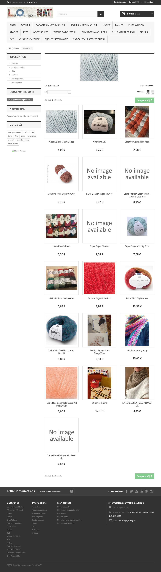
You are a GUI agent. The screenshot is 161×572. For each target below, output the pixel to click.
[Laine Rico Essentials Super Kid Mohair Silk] (61, 383)
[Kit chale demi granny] (137, 330)
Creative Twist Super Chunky (61, 194)
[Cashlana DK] (99, 121)
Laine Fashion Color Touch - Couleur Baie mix (137, 195)
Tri (46, 92)
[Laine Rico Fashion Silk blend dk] (61, 435)
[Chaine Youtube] (19, 151)
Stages (13, 32)
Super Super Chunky (99, 246)
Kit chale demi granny (137, 350)
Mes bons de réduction (66, 523)
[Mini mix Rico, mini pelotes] (61, 278)
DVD (11, 39)
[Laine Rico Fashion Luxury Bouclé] (61, 330)
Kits (25, 32)
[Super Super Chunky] (99, 226)
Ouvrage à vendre (14, 546)
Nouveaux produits (21, 91)
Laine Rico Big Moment (137, 298)
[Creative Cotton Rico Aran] (137, 121)
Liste (152, 93)
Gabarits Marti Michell (50, 25)
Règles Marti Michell (83, 25)
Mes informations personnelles (69, 520)
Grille (148, 93)
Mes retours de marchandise (68, 510)
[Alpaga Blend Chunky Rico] (61, 121)
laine (10, 136)
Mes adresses (62, 517)
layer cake (32, 136)
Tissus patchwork (64, 32)
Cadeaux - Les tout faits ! (89, 39)
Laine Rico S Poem (62, 246)
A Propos (14, 75)
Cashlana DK (99, 142)
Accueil (25, 25)
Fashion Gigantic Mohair (99, 298)
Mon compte (64, 502)
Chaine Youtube (29, 39)
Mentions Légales (17, 67)
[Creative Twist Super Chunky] (61, 174)
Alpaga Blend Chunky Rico (61, 142)
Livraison (14, 63)
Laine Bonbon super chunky (99, 194)
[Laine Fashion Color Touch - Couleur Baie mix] (137, 174)
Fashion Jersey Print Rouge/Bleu (99, 351)
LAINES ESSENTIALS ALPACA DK (137, 404)
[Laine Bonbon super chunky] (99, 174)
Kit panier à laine (99, 403)
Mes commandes (63, 507)
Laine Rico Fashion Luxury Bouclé (61, 351)
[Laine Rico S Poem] (61, 226)
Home (34, 523)
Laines (119, 25)
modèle (20, 140)
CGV (13, 71)
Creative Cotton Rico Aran (137, 142)
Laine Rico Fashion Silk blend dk (61, 456)
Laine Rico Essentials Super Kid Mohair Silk (62, 404)
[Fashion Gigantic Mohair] (99, 278)
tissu (23, 136)
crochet (11, 140)
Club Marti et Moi (123, 32)
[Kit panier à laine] (99, 383)
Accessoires (40, 32)
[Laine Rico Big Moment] (137, 278)
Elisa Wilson (136, 25)
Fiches (144, 32)
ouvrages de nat (14, 132)
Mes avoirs (61, 513)
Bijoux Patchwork (56, 39)
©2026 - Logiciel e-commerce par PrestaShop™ (24, 565)
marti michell (29, 132)
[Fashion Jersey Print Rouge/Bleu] (99, 330)
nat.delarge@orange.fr (127, 521)
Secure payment (17, 79)
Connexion (148, 2)
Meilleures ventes (39, 513)
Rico (16, 136)
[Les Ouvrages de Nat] (30, 12)
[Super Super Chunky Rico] (137, 226)
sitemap (35, 533)
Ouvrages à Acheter (94, 32)
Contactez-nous (120, 2)
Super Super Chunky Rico (137, 246)
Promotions (17, 108)
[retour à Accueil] (9, 48)
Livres (106, 25)
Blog (12, 25)
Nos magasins (16, 82)
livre (27, 140)
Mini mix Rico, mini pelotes (61, 298)
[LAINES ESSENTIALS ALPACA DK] (137, 383)
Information (17, 56)
